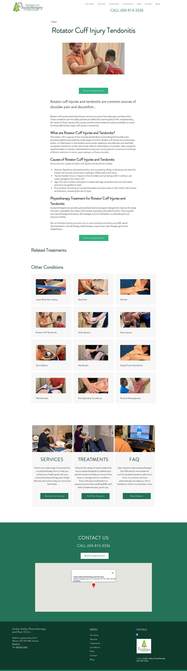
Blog (92, 659)
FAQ (92, 651)
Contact (93, 655)
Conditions (95, 647)
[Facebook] (137, 634)
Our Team (94, 635)
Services (93, 639)
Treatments (95, 643)
